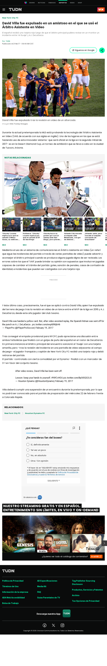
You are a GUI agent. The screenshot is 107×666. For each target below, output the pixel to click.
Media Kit (41, 586)
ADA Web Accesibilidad (13, 598)
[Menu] (4, 9)
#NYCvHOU (57, 377)
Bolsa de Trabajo (10, 603)
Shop (80, 2)
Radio (72, 2)
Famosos (52, 2)
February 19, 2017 (44, 327)
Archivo (75, 595)
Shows (32, 2)
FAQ (39, 592)
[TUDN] (15, 9)
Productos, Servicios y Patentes (87, 590)
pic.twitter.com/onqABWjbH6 (46, 324)
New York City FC (10, 18)
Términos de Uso (10, 586)
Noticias (41, 2)
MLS (4, 245)
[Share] (102, 50)
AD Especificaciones (47, 581)
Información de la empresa (15, 592)
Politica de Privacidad (12, 581)
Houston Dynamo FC (35, 413)
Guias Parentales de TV (48, 598)
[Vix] (101, 9)
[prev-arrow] (0, 543)
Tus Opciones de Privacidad (85, 601)
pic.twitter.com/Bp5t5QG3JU (77, 377)
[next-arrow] (104, 543)
